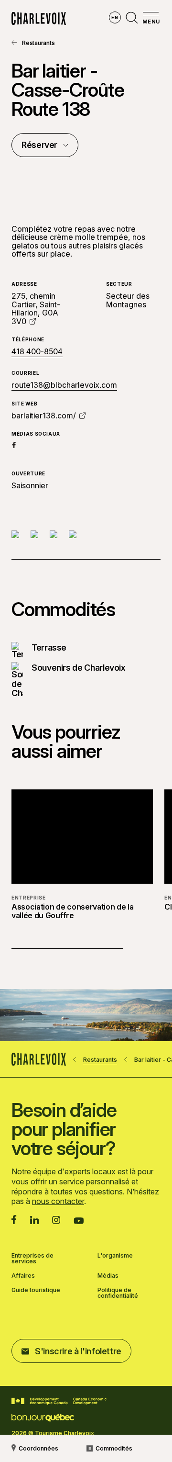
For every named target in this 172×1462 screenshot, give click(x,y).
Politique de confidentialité (117, 1293)
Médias (107, 1276)
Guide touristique (35, 1290)
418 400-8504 (37, 352)
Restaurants (38, 43)
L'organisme (115, 1256)
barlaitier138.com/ (43, 415)
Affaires (23, 1276)
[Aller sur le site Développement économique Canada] (59, 1401)
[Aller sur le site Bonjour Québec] (42, 1418)
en (114, 17)
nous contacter (58, 1201)
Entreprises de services (32, 1258)
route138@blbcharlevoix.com (64, 385)
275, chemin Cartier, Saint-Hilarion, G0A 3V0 (35, 308)
